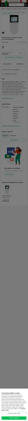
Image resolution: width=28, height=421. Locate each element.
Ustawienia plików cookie (14, 413)
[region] (14, 405)
